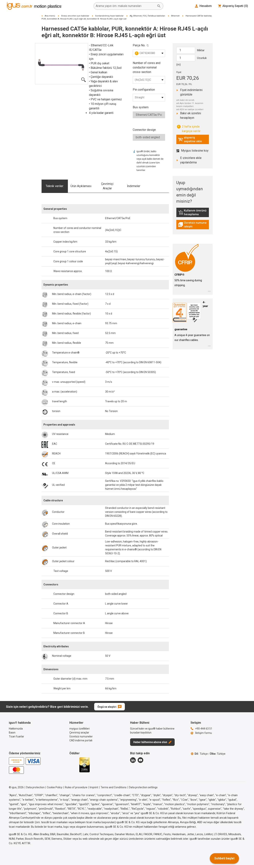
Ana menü (50, 16)
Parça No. (139, 45)
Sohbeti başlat (224, 858)
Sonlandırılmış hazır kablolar (109, 16)
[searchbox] (125, 6)
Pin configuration (144, 89)
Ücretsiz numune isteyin (193, 224)
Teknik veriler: (55, 186)
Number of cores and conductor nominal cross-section (146, 67)
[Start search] (159, 6)
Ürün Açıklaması (81, 186)
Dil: (201, 753)
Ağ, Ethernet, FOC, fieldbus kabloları (147, 16)
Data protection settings (143, 787)
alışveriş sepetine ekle (190, 139)
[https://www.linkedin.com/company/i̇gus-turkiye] (133, 760)
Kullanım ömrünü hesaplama (193, 212)
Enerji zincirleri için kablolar (75, 16)
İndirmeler (133, 186)
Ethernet (175, 16)
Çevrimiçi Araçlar (107, 186)
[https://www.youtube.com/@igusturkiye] (140, 760)
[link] (192, 213)
